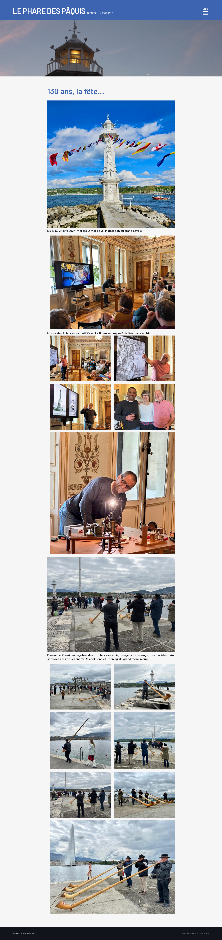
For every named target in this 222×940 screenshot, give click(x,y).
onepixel (205, 933)
